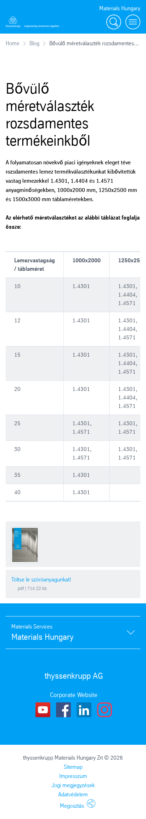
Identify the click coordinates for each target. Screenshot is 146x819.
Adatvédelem (73, 794)
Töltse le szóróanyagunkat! (41, 579)
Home (12, 43)
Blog (34, 43)
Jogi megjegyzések (73, 785)
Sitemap (73, 767)
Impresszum (73, 776)
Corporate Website (73, 694)
